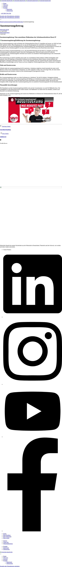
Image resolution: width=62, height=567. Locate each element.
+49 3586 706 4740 (6, 13)
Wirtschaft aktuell (4, 29)
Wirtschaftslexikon (4, 32)
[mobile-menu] (0, 19)
